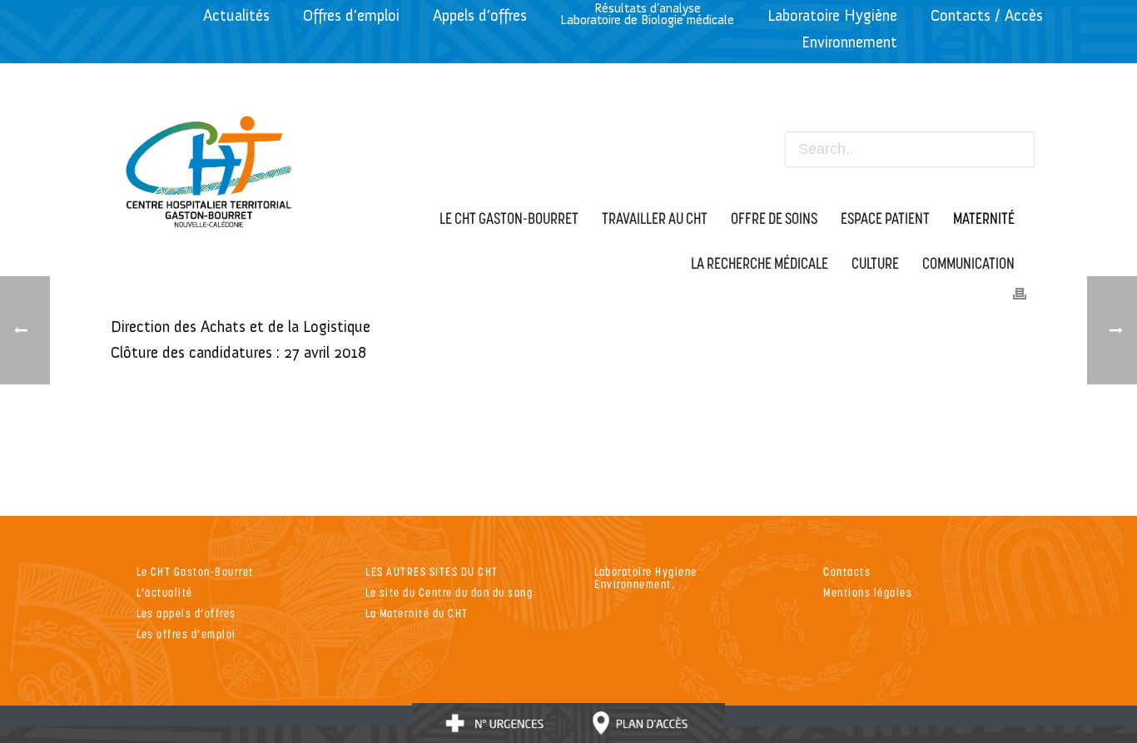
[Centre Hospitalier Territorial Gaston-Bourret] (209, 167)
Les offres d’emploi (186, 634)
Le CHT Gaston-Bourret (195, 571)
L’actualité (165, 592)
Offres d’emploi (351, 15)
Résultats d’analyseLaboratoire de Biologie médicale (647, 13)
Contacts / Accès (987, 15)
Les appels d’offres (186, 613)
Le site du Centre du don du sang (449, 592)
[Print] (1019, 292)
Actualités (236, 15)
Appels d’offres (480, 15)
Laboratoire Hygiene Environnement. (646, 577)
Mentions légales (867, 592)
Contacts (847, 571)
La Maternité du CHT (417, 613)
